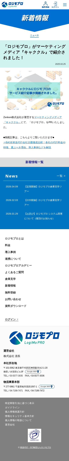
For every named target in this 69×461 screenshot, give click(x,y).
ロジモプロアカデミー (18, 265)
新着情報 (10, 285)
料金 (7, 245)
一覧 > (61, 175)
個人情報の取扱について (18, 420)
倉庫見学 (10, 278)
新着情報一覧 (34, 162)
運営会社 (10, 424)
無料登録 (45, 7)
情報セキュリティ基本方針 (19, 416)
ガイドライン (12, 407)
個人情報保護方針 (14, 411)
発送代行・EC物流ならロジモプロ (35, 447)
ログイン (55, 7)
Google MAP (32, 371)
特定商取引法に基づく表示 (19, 403)
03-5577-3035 (16, 375)
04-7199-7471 (16, 390)
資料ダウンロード (15, 305)
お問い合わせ (13, 299)
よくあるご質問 (14, 272)
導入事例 (10, 252)
